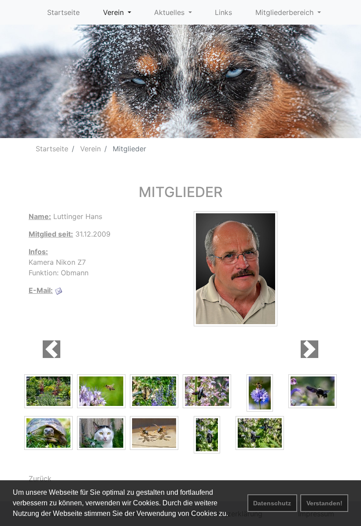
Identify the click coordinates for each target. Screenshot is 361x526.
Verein (89, 148)
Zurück (40, 478)
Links (223, 12)
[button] (51, 349)
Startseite (63, 12)
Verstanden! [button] (324, 503)
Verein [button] (114, 12)
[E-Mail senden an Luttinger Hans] (58, 290)
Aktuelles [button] (170, 12)
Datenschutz (272, 503)
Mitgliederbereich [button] (285, 12)
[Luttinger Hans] (235, 267)
